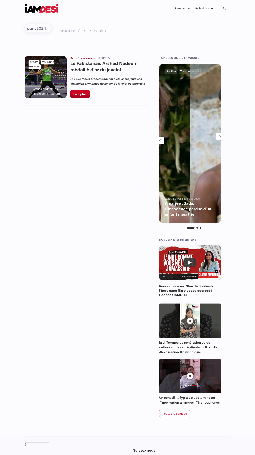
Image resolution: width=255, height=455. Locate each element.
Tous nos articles (190, 71)
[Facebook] (79, 31)
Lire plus (80, 94)
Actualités (202, 8)
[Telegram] (101, 31)
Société (171, 71)
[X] (84, 31)
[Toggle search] (224, 8)
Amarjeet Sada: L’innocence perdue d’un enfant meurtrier (188, 209)
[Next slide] (220, 136)
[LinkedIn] (90, 31)
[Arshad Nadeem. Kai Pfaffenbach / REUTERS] (46, 77)
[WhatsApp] (96, 31)
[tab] (191, 228)
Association (182, 8)
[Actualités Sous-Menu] (212, 8)
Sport (34, 62)
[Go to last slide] (160, 140)
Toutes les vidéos (174, 414)
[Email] (107, 31)
